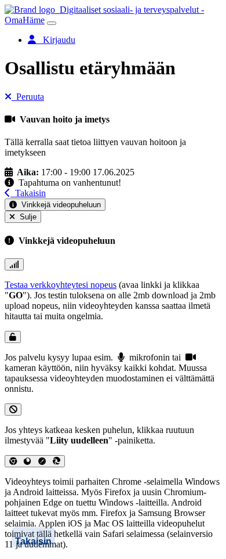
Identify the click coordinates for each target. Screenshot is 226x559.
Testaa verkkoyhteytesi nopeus (60, 285)
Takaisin (28, 193)
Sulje (26, 216)
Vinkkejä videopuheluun (59, 204)
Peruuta (28, 97)
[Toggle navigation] (51, 23)
